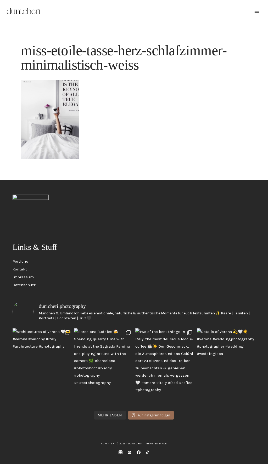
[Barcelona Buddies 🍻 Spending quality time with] (103, 367)
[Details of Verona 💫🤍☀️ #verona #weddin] (226, 367)
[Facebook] (138, 452)
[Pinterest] (129, 452)
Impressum (23, 277)
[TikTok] (148, 452)
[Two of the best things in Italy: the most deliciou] (164, 367)
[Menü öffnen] (256, 11)
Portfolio (20, 261)
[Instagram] (120, 452)
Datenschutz (24, 284)
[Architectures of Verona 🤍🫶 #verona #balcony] (42, 367)
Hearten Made (156, 443)
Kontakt (20, 269)
